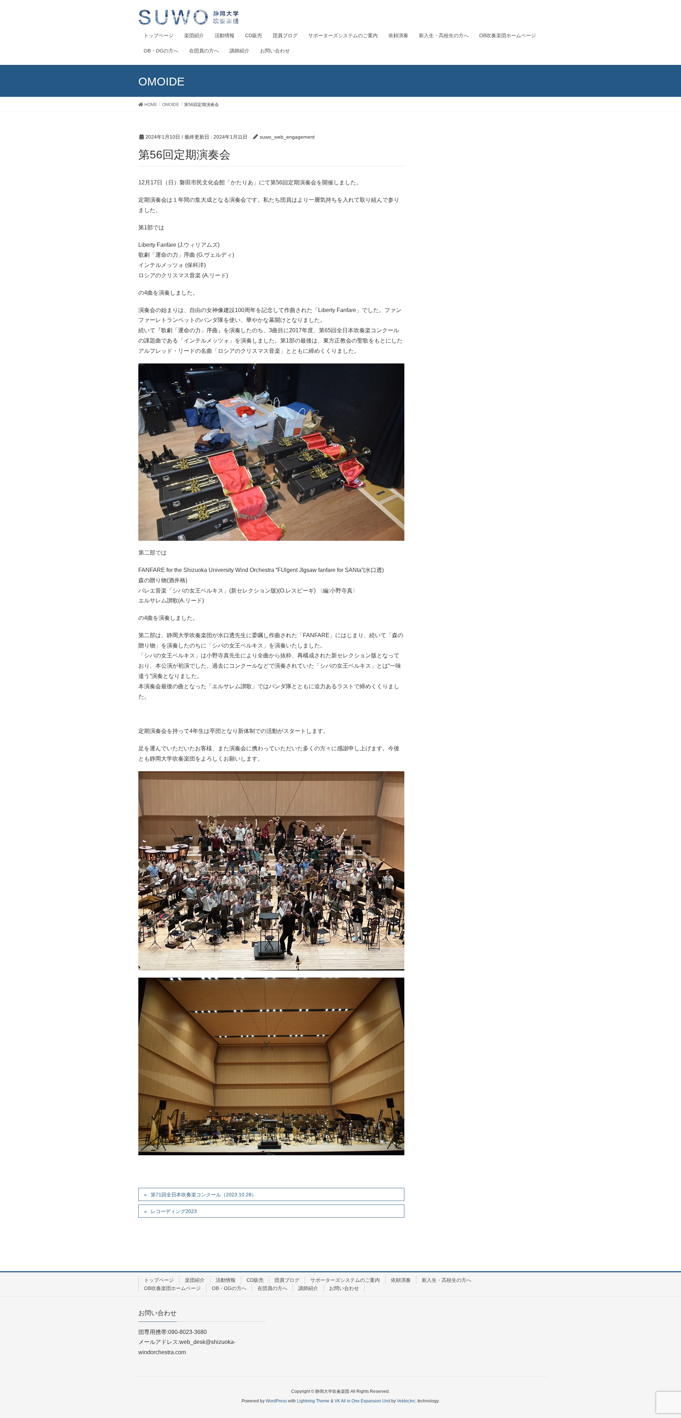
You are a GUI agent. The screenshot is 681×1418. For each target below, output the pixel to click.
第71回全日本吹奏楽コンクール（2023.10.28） (203, 1194)
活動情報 (226, 1280)
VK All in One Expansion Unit (362, 1400)
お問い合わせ (344, 1288)
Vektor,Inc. (406, 1400)
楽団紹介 (195, 1280)
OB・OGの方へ (229, 1288)
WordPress (276, 1400)
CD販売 (255, 1280)
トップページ (159, 1280)
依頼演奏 (401, 1280)
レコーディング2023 (174, 1211)
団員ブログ (287, 1280)
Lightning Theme (313, 1400)
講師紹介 (308, 1288)
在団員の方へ (272, 1288)
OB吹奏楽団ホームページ (172, 1288)
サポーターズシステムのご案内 (345, 1280)
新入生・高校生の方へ (446, 1280)
